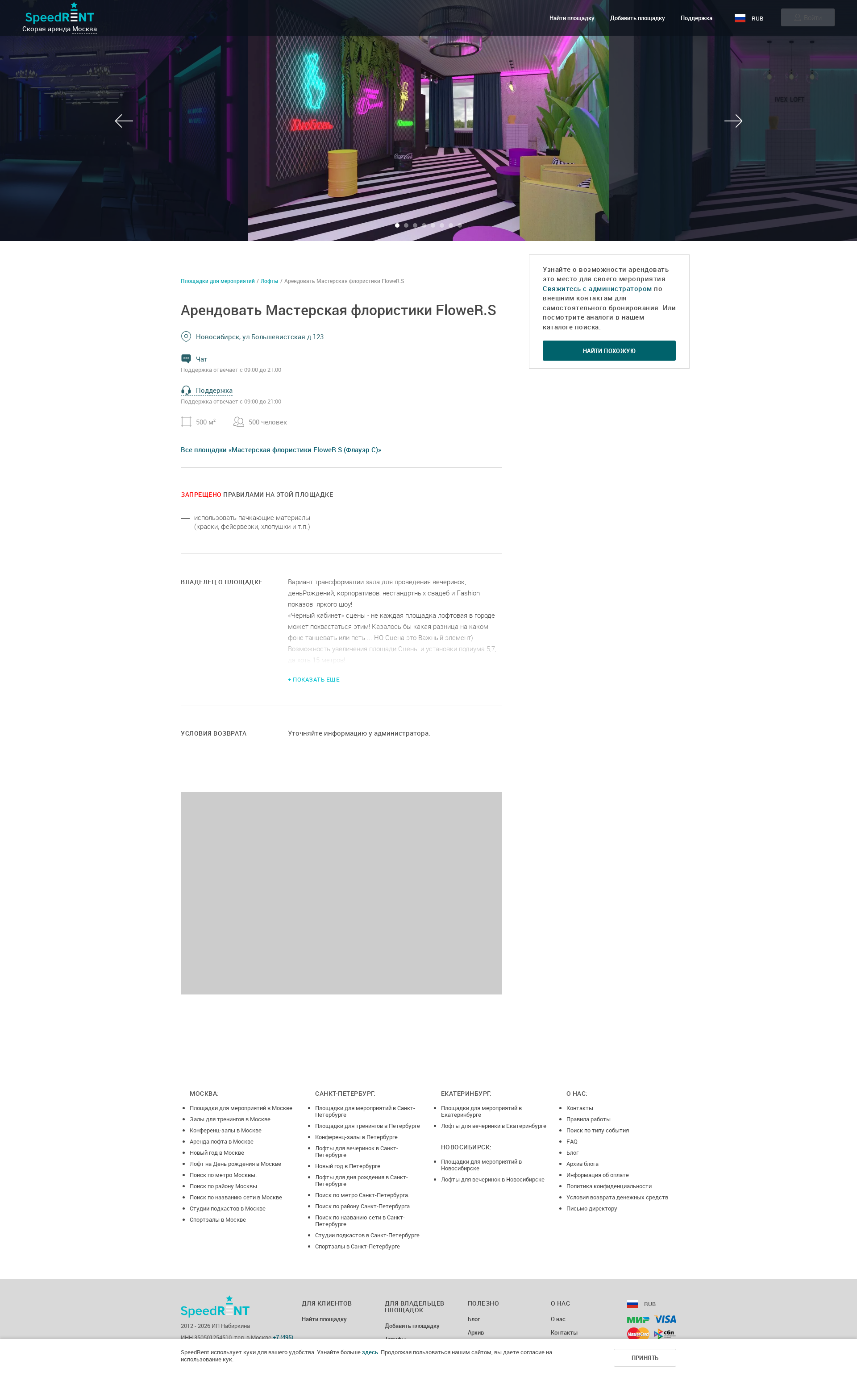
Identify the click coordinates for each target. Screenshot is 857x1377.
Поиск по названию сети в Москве (236, 1197)
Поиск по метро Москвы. (223, 1175)
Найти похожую (609, 351)
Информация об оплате (597, 1175)
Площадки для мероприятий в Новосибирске (481, 1164)
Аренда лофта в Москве (222, 1141)
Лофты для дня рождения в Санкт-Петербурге (361, 1180)
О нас (558, 1319)
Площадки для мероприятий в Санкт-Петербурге (365, 1111)
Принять (645, 1358)
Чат (202, 358)
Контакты (579, 1108)
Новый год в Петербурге (347, 1166)
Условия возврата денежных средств (617, 1197)
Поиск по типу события (597, 1130)
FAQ (572, 1141)
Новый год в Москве (217, 1152)
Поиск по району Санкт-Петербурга (362, 1206)
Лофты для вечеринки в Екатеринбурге (493, 1126)
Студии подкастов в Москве (228, 1208)
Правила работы (588, 1119)
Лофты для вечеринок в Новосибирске (493, 1179)
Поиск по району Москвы (223, 1186)
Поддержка (696, 18)
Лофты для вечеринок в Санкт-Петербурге (356, 1151)
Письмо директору (591, 1208)
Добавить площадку (637, 18)
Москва (84, 28)
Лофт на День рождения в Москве (235, 1164)
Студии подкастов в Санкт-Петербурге (367, 1235)
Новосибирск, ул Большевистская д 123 (260, 336)
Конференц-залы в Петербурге (356, 1137)
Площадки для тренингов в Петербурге (367, 1126)
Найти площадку (572, 18)
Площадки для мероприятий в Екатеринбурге (481, 1111)
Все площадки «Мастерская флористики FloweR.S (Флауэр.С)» (281, 449)
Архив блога (582, 1164)
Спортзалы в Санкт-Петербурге (357, 1246)
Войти (813, 17)
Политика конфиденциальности (609, 1186)
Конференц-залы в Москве (226, 1130)
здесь (370, 1352)
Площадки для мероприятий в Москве (241, 1108)
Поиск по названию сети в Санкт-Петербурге (360, 1220)
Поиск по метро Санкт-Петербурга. (362, 1195)
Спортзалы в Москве (218, 1219)
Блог (572, 1152)
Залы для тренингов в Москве (230, 1119)
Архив (476, 1332)
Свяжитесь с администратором (597, 288)
